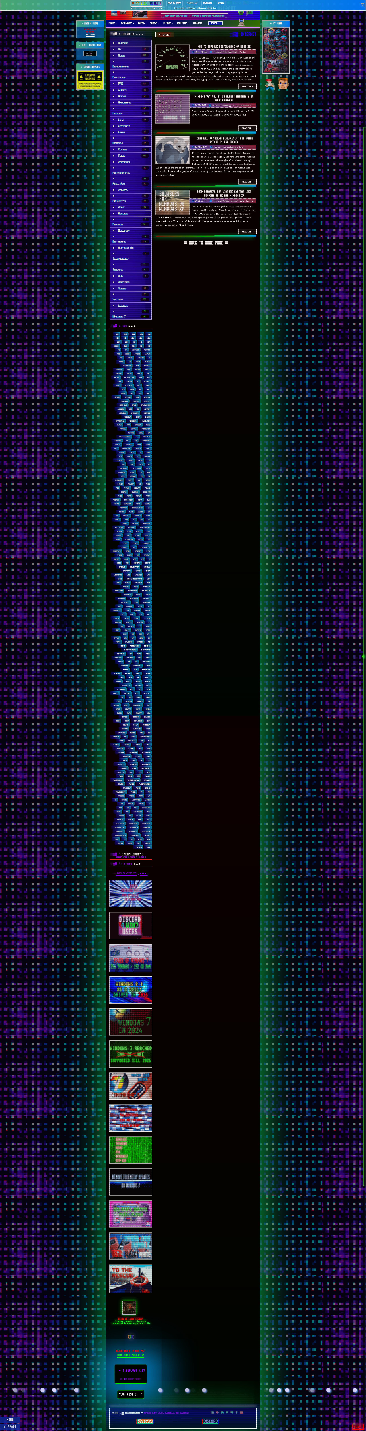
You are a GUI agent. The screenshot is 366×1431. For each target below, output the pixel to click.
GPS (149, 512)
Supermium (119, 748)
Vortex (121, 815)
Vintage (236, 105)
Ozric (141, 638)
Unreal (130, 804)
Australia (128, 385)
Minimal (130, 606)
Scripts (128, 709)
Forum (148, 496)
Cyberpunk (147, 437)
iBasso (140, 539)
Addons (130, 358)
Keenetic (137, 563)
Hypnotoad (129, 539)
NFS (149, 622)
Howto (139, 531)
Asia (140, 377)
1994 (149, 334)
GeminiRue (127, 504)
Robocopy (127, 693)
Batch (132, 389)
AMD (128, 369)
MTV (149, 614)
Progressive (146, 669)
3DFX (149, 342)
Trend (138, 788)
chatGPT (148, 409)
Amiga (137, 369)
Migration (147, 602)
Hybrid (118, 539)
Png (140, 658)
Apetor (139, 373)
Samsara (129, 701)
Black (149, 393)
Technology (227, 51)
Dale (128, 441)
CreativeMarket (125, 437)
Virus (149, 812)
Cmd (128, 425)
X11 (125, 839)
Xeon (149, 839)
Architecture (129, 377)
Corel (141, 433)
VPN (130, 815)
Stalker (116, 745)
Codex (148, 425)
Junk (127, 563)
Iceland (135, 543)
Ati (138, 381)
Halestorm (119, 527)
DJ (141, 452)
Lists (242, 200)
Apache (129, 373)
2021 (125, 338)
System (138, 756)
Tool (149, 772)
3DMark (116, 346)
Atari (120, 381)
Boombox (147, 397)
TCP (149, 760)
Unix (121, 804)
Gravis (148, 516)
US (150, 804)
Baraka (148, 385)
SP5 (125, 737)
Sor (149, 733)
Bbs (140, 389)
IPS (138, 555)
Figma (148, 484)
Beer (132, 393)
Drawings (119, 460)
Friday (140, 500)
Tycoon (121, 796)
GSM (126, 520)
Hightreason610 (145, 527)
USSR (135, 808)
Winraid (148, 835)
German (148, 504)
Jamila (116, 559)
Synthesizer (146, 752)
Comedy (123, 429)
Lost (149, 579)
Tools (121, 776)
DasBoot (118, 444)
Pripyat (126, 669)
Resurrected (126, 685)
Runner (138, 697)
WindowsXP (135, 835)
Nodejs (148, 626)
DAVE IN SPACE (174, 3)
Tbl (141, 760)
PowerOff (124, 666)
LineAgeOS (138, 575)
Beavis (123, 393)
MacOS (127, 583)
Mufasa (116, 618)
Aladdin (148, 362)
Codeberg (138, 425)
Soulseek (116, 737)
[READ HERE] (90, 34)
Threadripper (146, 768)
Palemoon (129, 642)
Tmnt (140, 772)
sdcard (138, 709)
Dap (136, 441)
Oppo (149, 634)
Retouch (138, 685)
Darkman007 (146, 441)
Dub (124, 464)
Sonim (132, 733)
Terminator (146, 764)
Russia (148, 697)
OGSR (140, 634)
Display (121, 452)
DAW (139, 444)
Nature (126, 618)
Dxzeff (141, 464)
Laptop (138, 571)
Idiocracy (124, 547)
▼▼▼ (139, 34)
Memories (127, 594)
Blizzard (128, 397)
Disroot (132, 452)
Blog (137, 397)
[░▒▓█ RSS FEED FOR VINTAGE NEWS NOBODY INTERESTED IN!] (145, 1421)
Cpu (149, 433)
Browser (148, 401)
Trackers (147, 780)
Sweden (121, 752)
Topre (130, 776)
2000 (117, 338)
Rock (137, 693)
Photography (146, 650)
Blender (117, 397)
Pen (149, 642)
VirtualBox (138, 812)
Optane (116, 638)
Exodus (148, 480)
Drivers (130, 460)
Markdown (147, 587)
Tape (133, 760)
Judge (119, 563)
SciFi (149, 705)
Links (149, 575)
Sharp (127, 721)
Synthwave (126, 756)
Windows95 (133, 831)
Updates (141, 804)
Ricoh (149, 689)
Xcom (140, 839)
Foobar (138, 496)
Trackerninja (117, 780)
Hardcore (131, 527)
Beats (149, 389)
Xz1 (139, 843)
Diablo (148, 448)
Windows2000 (119, 827)
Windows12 (146, 823)
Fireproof (135, 492)
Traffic (121, 784)
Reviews (235, 147)
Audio (118, 385)
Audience (147, 381)
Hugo (128, 535)
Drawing (147, 456)
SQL (142, 741)
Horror (119, 531)
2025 (118, 342)
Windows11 (133, 823)
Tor (138, 776)
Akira (138, 362)
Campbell (121, 409)
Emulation (121, 472)
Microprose (134, 598)
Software (217, 51)
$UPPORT (10, 1427)
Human (137, 535)
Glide (131, 512)
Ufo (149, 796)
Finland (148, 488)
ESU (149, 476)
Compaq (134, 429)
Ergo (149, 472)
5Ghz (125, 346)
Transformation (145, 784)
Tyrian (131, 796)
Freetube (116, 500)
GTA (134, 520)
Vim (127, 812)
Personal (147, 646)
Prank (149, 666)
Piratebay (130, 658)
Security (139, 713)
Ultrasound (136, 800)
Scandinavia (137, 705)
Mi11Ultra (121, 598)
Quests (138, 673)
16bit (125, 334)
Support (131, 748)
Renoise (148, 681)
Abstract (135, 350)
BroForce (136, 401)
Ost (133, 638)
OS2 (125, 638)
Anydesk (119, 373)
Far (140, 484)
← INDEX (165, 34)
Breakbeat (124, 401)
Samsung (140, 701)
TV (142, 792)
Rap (138, 677)
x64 (132, 839)
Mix (149, 606)
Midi (136, 602)
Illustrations (146, 547)
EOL (141, 472)
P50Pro (118, 642)
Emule (133, 472)
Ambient (119, 369)
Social (148, 729)
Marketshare (132, 590)
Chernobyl (135, 413)
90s (126, 350)
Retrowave (121, 689)
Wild (149, 819)
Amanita (147, 366)
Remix (128, 681)
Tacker (148, 756)
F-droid (120, 484)
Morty (123, 614)
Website (120, 819)
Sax (149, 701)
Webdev (242, 51)
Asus (149, 377)
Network (147, 618)
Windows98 (146, 831)
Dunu (132, 464)
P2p (149, 638)
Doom (149, 452)
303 (134, 342)
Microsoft (147, 598)
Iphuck (129, 555)
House (129, 531)
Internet (234, 200)
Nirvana (131, 626)
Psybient (117, 673)
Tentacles (133, 764)
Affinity (141, 358)
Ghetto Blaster (137, 508)
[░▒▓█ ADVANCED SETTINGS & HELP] (241, 24)
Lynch (118, 583)
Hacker (125, 523)
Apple (149, 373)
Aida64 (121, 362)
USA (120, 808)
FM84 (120, 496)
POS (136, 662)
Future (116, 504)
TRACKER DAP (192, 3)
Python (128, 673)
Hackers (135, 523)
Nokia (117, 630)
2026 (126, 342)
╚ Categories (123, 34)
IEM (134, 547)
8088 (149, 346)
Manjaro (126, 587)
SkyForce (125, 729)
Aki (130, 362)
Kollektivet (134, 567)
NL (140, 626)
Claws (119, 425)
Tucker (133, 792)
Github (121, 512)
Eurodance (119, 480)
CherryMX (147, 413)
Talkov (124, 760)
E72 (149, 464)
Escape (123, 476)
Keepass (148, 563)
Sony (141, 733)
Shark (118, 721)
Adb (121, 358)
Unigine (148, 800)
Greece (117, 520)
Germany (124, 508)
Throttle (120, 772)
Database (129, 444)
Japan (126, 559)
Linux (120, 579)
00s (117, 334)
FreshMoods (128, 500)
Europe (130, 480)
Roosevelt (147, 693)
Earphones (123, 468)
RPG (130, 697)
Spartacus (132, 741)
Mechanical (146, 590)
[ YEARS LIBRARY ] (132, 854)
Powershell (137, 666)
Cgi (138, 409)
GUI (142, 520)
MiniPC (140, 606)
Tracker (148, 776)
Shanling (147, 717)
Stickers (127, 745)
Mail (149, 583)
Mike (119, 606)
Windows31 (134, 827)
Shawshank (138, 721)
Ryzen (119, 701)
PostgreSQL (147, 662)
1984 (133, 334)
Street (148, 745)
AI (150, 358)
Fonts (129, 496)
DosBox (129, 456)
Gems (138, 504)
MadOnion (138, 583)
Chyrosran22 (120, 421)
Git (149, 508)
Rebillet (148, 677)
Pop (129, 662)
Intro (149, 551)
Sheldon (125, 725)
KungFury (147, 567)
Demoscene (126, 448)
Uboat (141, 796)
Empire (148, 468)
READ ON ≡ (247, 86)
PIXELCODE (207, 3)
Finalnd (126, 488)
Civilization (146, 421)
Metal (138, 594)
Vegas (119, 812)
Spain (121, 741)
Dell (115, 448)
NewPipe (129, 622)
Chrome (148, 417)
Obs (133, 634)
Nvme (125, 634)
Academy (147, 350)
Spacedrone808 (146, 737)
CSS (137, 437)
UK (116, 800)
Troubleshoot (121, 792)
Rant (242, 147)
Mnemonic (117, 610)
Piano (139, 654)
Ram (122, 677)
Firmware (147, 492)
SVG (140, 748)
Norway (127, 630)
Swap (149, 748)
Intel (128, 551)
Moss (132, 614)
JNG (143, 559)
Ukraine (124, 800)
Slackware (137, 729)
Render (138, 681)
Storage (138, 745)
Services (125, 717)
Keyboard (122, 567)
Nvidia (148, 630)
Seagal (148, 709)
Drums (141, 460)
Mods (127, 610)
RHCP (132, 689)
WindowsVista (120, 835)
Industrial (117, 551)
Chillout (128, 417)
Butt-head (123, 405)
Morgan (148, 610)
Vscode (139, 815)
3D (141, 342)
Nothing (138, 630)
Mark (136, 587)
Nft (122, 626)
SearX (129, 713)
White (130, 819)
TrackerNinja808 (133, 780)
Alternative (127, 366)
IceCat (125, 543)
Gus (149, 520)
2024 (149, 338)
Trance (131, 784)
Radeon (148, 673)
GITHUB (221, 3)
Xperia (130, 843)
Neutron (118, 622)
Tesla (134, 768)
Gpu (117, 516)
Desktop (138, 448)
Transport (127, 788)
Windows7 (147, 827)
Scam (126, 705)
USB (128, 808)
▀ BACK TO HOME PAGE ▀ (206, 243)
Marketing (119, 590)
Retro (149, 685)
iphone (120, 555)
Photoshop (121, 654)
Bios (140, 393)
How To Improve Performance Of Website (224, 46)
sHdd (149, 721)
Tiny (131, 772)
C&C (130, 409)
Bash (123, 389)
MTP (140, 614)
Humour (148, 535)
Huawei (119, 535)
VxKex (149, 815)
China (138, 417)
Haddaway (147, 523)
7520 (133, 346)
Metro (148, 594)
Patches (140, 642)
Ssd (149, 741)
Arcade (116, 377)
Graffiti (127, 516)
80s (119, 350)
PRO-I (135, 669)
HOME (10, 1419)
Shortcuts (147, 725)
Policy (120, 662)
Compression (146, 429)
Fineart (137, 488)
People (123, 646)
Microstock (125, 602)
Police (148, 658)
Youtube (148, 843)
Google (140, 512)
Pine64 (148, 654)
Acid (118, 354)
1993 (141, 334)
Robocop (116, 693)
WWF (117, 839)
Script (118, 709)
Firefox (124, 492)
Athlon (129, 381)
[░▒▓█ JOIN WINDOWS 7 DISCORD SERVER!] (210, 1421)
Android (148, 369)
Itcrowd (147, 555)
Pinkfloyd (118, 658)
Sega (149, 713)
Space (133, 737)
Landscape (127, 571)
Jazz (134, 559)
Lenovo (148, 571)
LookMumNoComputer (134, 579)
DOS (120, 456)
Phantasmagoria (130, 650)
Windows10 (120, 823)
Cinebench (133, 421)
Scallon (116, 705)
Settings (136, 717)
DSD (149, 460)
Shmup (135, 725)
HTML (149, 531)
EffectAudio (136, 468)
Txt (149, 792)
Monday (137, 610)
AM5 (137, 366)
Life (128, 575)
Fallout (131, 484)
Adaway (148, 354)
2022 (133, 338)
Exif (139, 480)
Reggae (119, 681)
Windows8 (119, 831)
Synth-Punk (133, 752)
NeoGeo (136, 618)
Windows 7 (246, 105)
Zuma (149, 847)
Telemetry (120, 764)
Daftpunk (118, 441)
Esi (142, 476)
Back (139, 385)
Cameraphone (146, 405)
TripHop (148, 788)
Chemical (123, 413)
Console (131, 433)
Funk (149, 500)
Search (119, 713)
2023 (141, 338)
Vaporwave (147, 808)
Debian (148, 444)
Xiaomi (120, 843)
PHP (131, 654)
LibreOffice (118, 575)
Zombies (139, 847)
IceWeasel (147, 543)
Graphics (138, 516)
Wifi (140, 819)
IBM (149, 539)
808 (141, 346)
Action (137, 354)
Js (150, 559)
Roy (122, 697)
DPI (138, 456)
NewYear (140, 622)
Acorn (127, 354)
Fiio (117, 488)
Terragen (124, 768)
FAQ (235, 51)
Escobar (133, 476)
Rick (140, 689)
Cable (134, 405)
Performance (134, 646)
